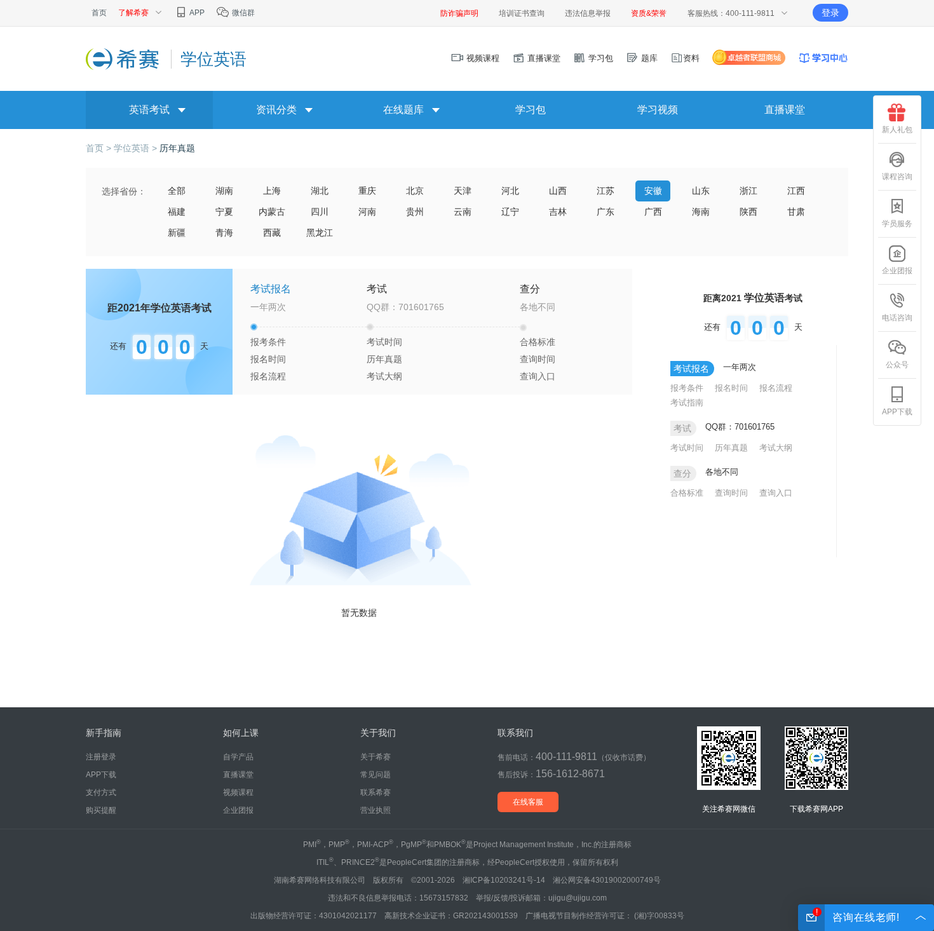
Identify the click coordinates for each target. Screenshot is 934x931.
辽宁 (510, 212)
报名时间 (268, 359)
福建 (177, 212)
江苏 (605, 191)
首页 (99, 12)
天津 (462, 191)
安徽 (653, 191)
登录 (830, 13)
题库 (648, 58)
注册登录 (101, 756)
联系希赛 (375, 792)
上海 (272, 191)
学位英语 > (136, 148)
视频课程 (481, 58)
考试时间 (384, 342)
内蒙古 (272, 212)
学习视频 (657, 109)
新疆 (177, 233)
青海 (224, 233)
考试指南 (686, 402)
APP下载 (897, 411)
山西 (558, 191)
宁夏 (224, 212)
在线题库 (403, 109)
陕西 (748, 212)
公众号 (897, 364)
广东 (605, 212)
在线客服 (528, 802)
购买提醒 (101, 810)
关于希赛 (375, 756)
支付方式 (101, 792)
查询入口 (537, 376)
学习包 (599, 58)
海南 (701, 212)
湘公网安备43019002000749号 (607, 880)
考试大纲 (384, 376)
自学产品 (238, 756)
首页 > (100, 148)
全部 (177, 191)
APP (196, 12)
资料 (691, 58)
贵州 (415, 212)
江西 (796, 191)
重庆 (367, 191)
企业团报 (897, 270)
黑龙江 (319, 233)
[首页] (123, 58)
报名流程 (268, 376)
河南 (367, 212)
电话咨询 (897, 317)
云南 (462, 212)
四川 (319, 212)
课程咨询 (897, 176)
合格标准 (537, 342)
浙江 (748, 191)
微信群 (242, 12)
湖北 (319, 191)
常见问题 (375, 774)
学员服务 (897, 223)
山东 (701, 191)
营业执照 (375, 810)
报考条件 (268, 342)
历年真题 (177, 148)
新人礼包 (897, 129)
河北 (510, 191)
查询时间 (537, 359)
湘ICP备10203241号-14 (504, 880)
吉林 (558, 212)
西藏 (272, 233)
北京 (415, 191)
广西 (653, 212)
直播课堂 (542, 58)
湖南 (224, 191)
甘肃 (796, 212)
